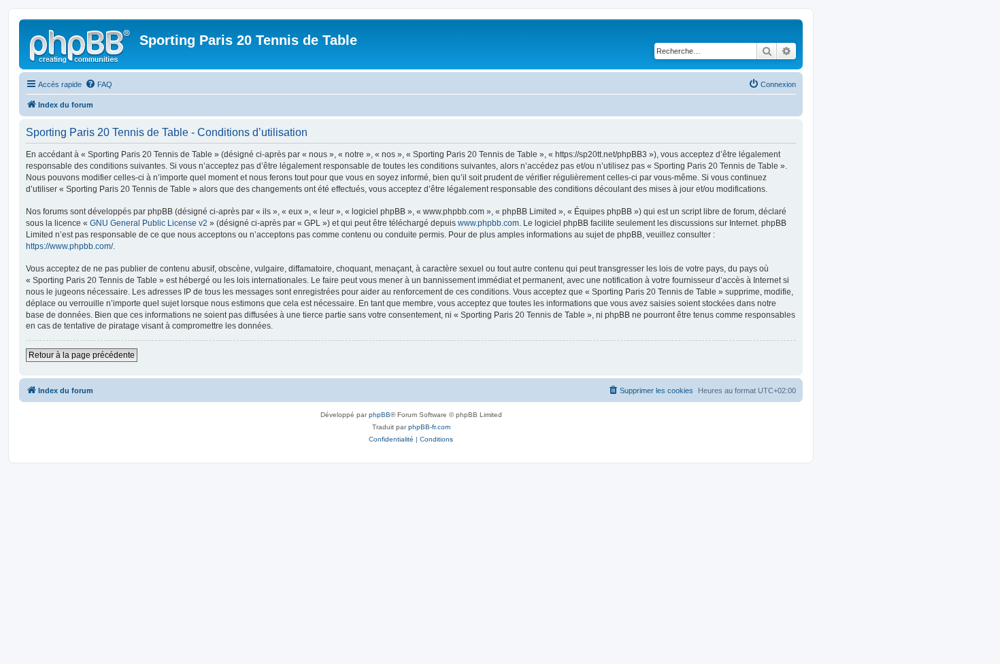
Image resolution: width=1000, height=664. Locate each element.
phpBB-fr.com (429, 427)
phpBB (379, 414)
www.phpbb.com (488, 223)
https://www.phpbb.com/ (69, 246)
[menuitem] (98, 84)
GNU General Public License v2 (148, 223)
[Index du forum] (80, 44)
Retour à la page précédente (82, 355)
